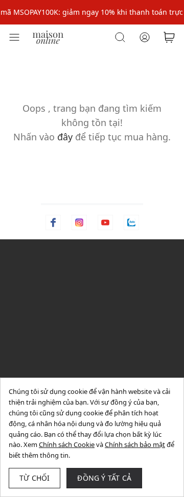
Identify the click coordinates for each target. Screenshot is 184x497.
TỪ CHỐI (34, 478)
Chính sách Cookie (67, 444)
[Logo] (48, 36)
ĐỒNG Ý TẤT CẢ (104, 478)
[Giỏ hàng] (169, 37)
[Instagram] (79, 222)
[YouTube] (105, 222)
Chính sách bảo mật (135, 444)
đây (65, 137)
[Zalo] (131, 222)
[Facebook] (53, 222)
